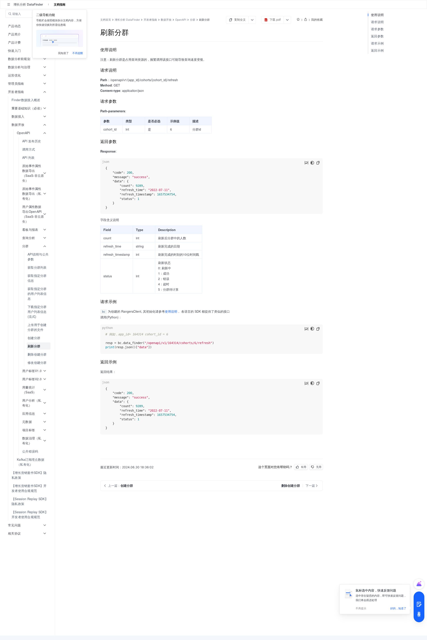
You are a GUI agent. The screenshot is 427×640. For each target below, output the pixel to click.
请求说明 (377, 22)
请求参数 (377, 29)
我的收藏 (317, 19)
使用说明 (171, 311)
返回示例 (377, 50)
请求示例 (377, 43)
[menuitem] (27, 100)
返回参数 (377, 36)
